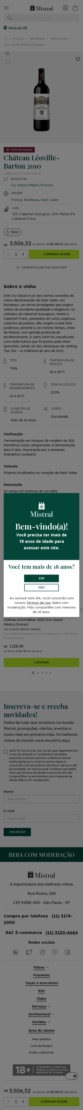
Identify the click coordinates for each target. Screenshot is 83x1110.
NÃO (42, 587)
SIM (41, 578)
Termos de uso (38, 603)
